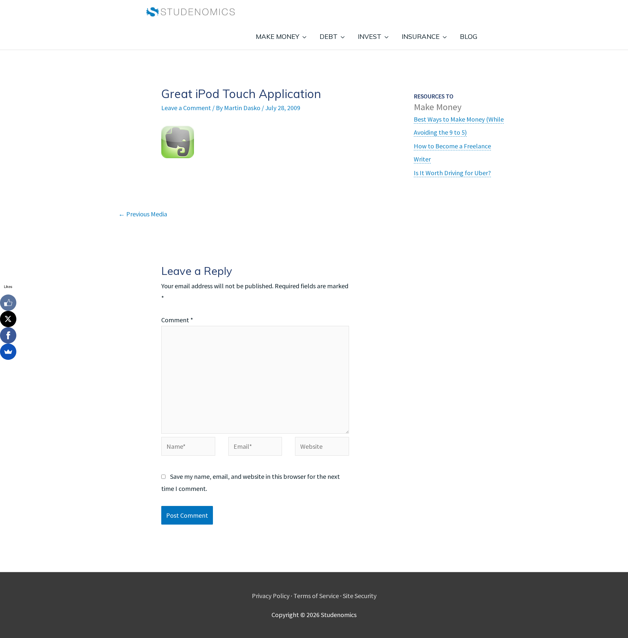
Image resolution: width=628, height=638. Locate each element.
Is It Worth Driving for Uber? (452, 173)
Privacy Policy (270, 596)
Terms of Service (316, 596)
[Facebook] (8, 335)
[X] (8, 319)
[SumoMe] (8, 352)
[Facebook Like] (8, 302)
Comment (177, 320)
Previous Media (142, 214)
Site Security (359, 596)
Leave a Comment (186, 108)
